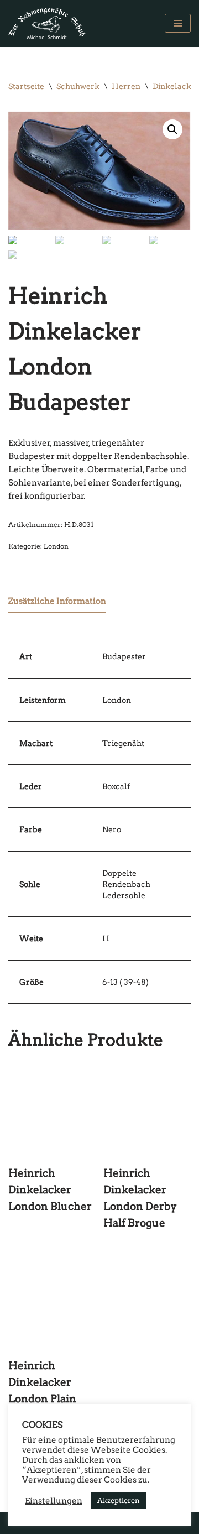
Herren (126, 86)
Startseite (26, 86)
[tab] (57, 601)
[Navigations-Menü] (178, 23)
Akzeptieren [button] (118, 1500)
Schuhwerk (78, 86)
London (56, 546)
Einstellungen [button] (53, 1501)
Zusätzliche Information (57, 601)
